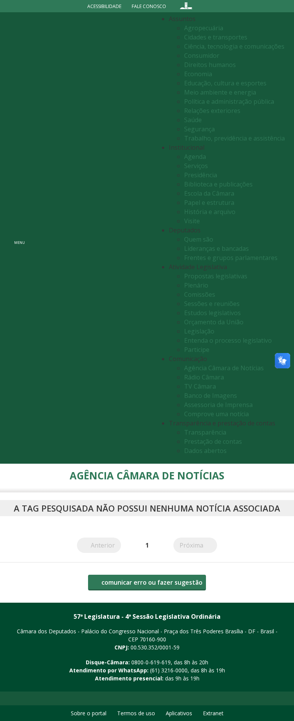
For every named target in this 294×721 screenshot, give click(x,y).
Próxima (198, 545)
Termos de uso (136, 713)
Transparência (205, 432)
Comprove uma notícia (216, 414)
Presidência (200, 175)
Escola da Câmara (209, 193)
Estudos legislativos (212, 313)
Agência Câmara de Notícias (224, 368)
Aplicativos (179, 713)
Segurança (199, 129)
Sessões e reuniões (212, 303)
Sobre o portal (88, 713)
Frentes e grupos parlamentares (231, 257)
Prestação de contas (213, 441)
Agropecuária (203, 28)
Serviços (196, 166)
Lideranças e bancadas (216, 248)
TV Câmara (200, 386)
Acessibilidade (104, 6)
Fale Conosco (149, 6)
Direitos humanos (210, 64)
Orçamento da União (213, 322)
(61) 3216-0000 (169, 670)
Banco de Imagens (210, 395)
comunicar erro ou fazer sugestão (151, 582)
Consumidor (201, 55)
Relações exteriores (212, 110)
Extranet (213, 713)
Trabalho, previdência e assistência (234, 138)
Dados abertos (205, 450)
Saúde (193, 120)
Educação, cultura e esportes (225, 83)
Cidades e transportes (215, 37)
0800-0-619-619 (151, 662)
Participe (196, 349)
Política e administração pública (229, 101)
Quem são (198, 239)
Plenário (196, 285)
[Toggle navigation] (92, 238)
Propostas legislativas (215, 276)
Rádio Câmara (204, 377)
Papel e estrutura (209, 202)
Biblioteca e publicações (218, 184)
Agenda (195, 156)
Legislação (199, 331)
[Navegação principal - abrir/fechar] (19, 238)
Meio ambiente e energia (220, 92)
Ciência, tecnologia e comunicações (234, 46)
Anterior (106, 545)
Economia (198, 74)
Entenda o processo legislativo (228, 340)
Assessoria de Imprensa (218, 405)
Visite (192, 221)
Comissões (199, 294)
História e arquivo (209, 212)
